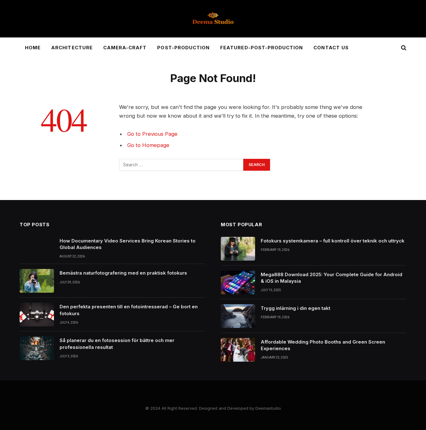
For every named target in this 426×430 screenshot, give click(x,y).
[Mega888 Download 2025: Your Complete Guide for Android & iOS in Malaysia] (238, 282)
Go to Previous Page (152, 134)
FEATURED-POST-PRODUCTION (261, 48)
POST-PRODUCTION (183, 48)
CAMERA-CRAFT (125, 48)
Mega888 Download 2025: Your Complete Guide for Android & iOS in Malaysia (331, 277)
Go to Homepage (148, 145)
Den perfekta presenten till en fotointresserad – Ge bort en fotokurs (129, 310)
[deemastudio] (213, 18)
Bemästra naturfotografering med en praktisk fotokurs (123, 273)
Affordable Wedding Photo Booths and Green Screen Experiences (323, 345)
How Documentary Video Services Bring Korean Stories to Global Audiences (128, 244)
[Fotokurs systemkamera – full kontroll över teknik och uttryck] (238, 249)
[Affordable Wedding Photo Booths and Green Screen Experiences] (238, 350)
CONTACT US (331, 48)
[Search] (403, 48)
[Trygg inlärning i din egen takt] (238, 316)
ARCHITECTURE (72, 48)
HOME (33, 48)
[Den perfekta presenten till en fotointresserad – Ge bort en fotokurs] (37, 314)
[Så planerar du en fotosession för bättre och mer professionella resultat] (37, 348)
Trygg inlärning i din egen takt (295, 308)
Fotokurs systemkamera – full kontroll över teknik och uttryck (332, 241)
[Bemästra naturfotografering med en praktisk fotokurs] (37, 281)
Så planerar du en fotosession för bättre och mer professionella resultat (117, 343)
